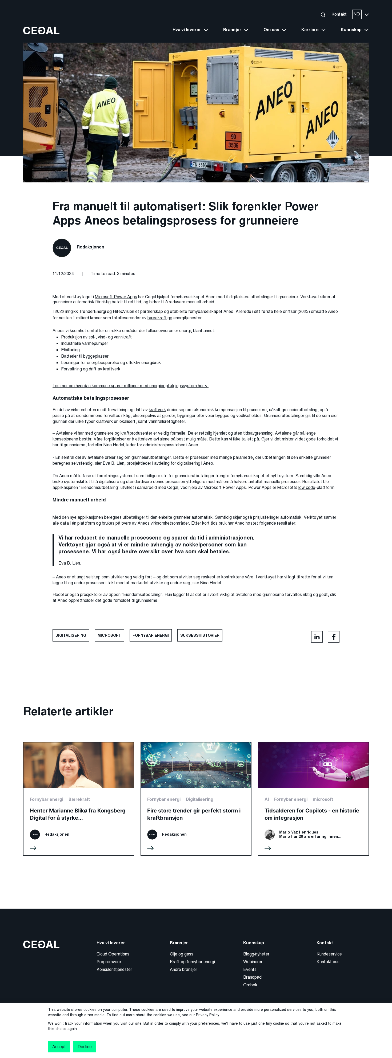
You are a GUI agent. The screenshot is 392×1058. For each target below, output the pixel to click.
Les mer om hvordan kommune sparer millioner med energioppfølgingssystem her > (131, 386)
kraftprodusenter (136, 433)
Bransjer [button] (232, 30)
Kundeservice (329, 954)
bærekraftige (159, 318)
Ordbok (250, 985)
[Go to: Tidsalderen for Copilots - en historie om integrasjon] (313, 798)
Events (250, 969)
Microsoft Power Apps (116, 297)
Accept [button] (59, 1046)
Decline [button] (84, 1046)
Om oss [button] (271, 30)
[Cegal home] (41, 30)
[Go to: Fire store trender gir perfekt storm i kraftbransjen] (196, 798)
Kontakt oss (328, 962)
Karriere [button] (310, 30)
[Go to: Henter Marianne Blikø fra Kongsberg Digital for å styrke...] (78, 798)
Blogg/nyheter (256, 954)
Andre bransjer (183, 969)
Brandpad (252, 977)
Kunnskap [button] (351, 30)
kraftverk (157, 409)
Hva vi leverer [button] (187, 30)
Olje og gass (181, 954)
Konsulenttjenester (114, 969)
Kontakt (339, 14)
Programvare (109, 962)
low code (306, 487)
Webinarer (252, 962)
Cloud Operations (113, 954)
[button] (323, 15)
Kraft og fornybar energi (192, 962)
